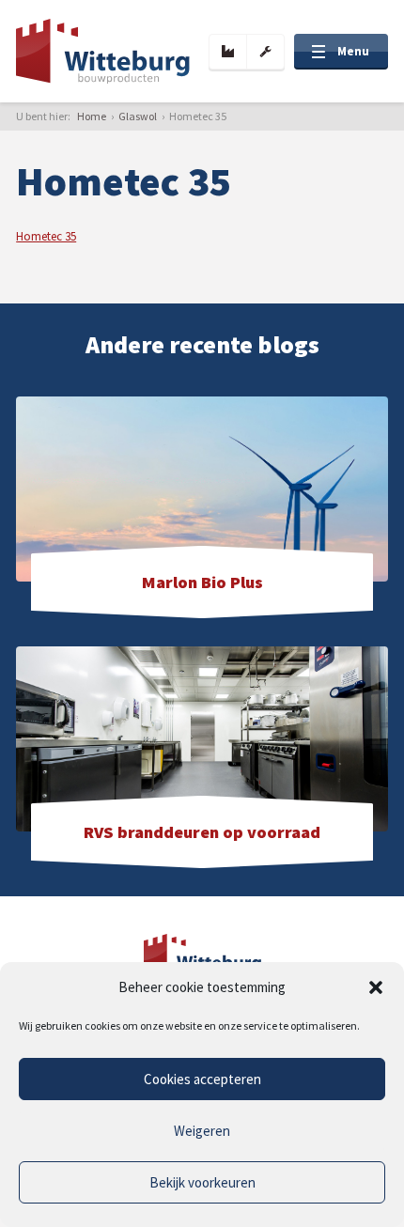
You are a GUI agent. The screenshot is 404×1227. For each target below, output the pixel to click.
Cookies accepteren (202, 1079)
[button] (375, 987)
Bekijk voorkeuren (202, 1182)
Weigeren (202, 1131)
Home (91, 116)
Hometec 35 (46, 236)
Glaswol (137, 116)
